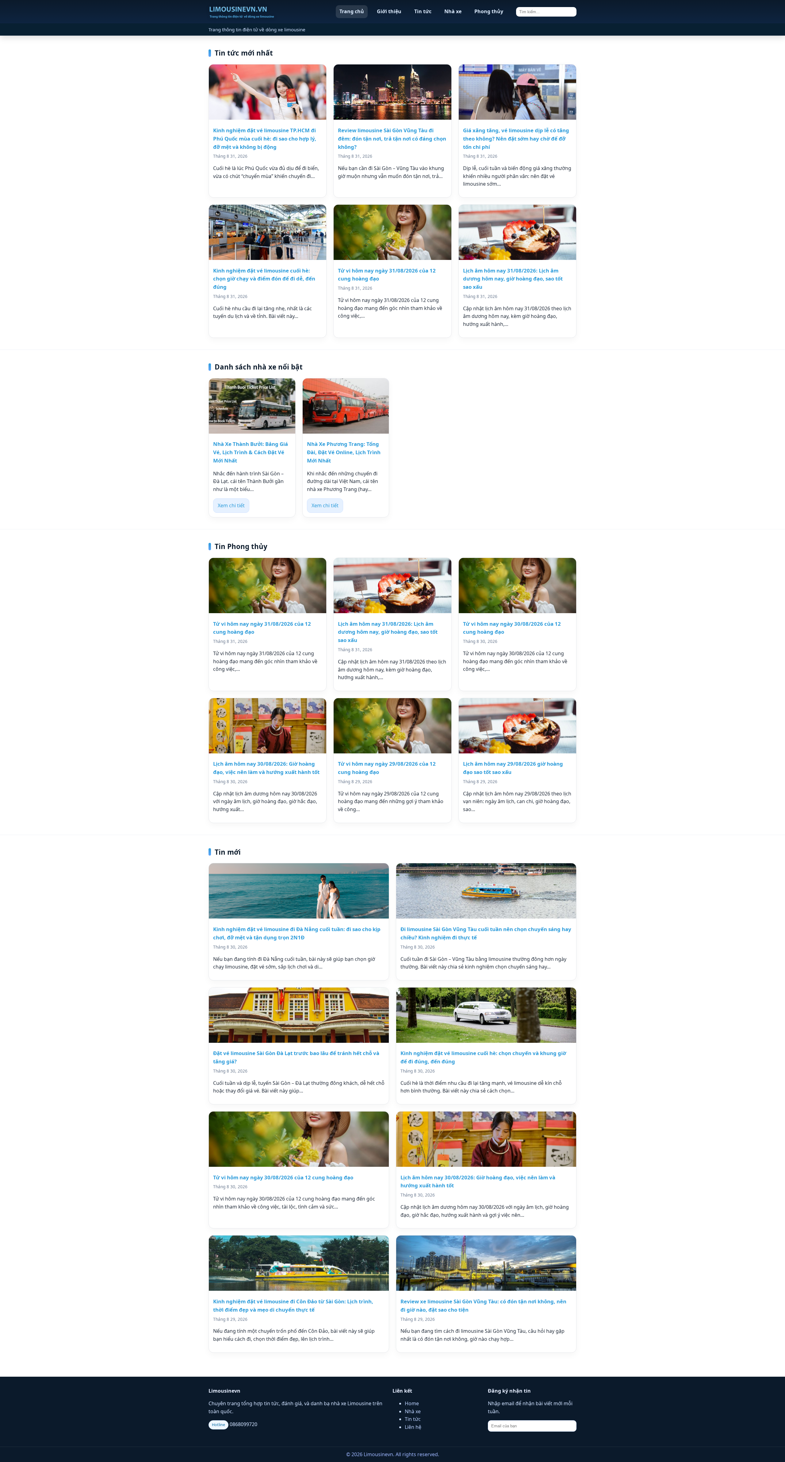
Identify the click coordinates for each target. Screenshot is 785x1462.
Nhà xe (452, 11)
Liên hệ (413, 1427)
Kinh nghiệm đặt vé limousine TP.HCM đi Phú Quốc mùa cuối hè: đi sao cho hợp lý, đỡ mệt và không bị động (264, 138)
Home (412, 1403)
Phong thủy (488, 11)
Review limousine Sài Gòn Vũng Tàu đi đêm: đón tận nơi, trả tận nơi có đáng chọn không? (392, 138)
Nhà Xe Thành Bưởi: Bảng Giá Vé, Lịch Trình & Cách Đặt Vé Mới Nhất (250, 452)
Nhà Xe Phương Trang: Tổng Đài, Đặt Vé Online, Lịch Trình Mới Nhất (344, 452)
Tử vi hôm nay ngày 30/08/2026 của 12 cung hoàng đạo (283, 1177)
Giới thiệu (389, 11)
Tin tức (422, 11)
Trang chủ (351, 11)
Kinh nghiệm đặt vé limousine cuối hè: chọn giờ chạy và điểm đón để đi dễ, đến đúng (264, 279)
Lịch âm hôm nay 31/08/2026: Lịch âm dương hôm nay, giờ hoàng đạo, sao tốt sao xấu (513, 279)
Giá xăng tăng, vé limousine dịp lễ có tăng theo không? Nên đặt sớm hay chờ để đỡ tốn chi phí (516, 138)
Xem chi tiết (231, 505)
